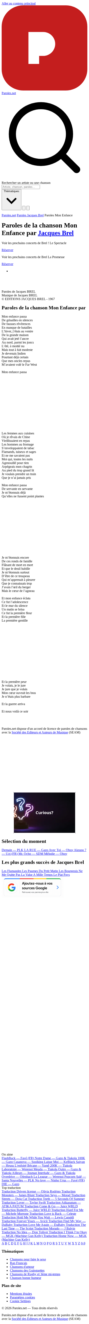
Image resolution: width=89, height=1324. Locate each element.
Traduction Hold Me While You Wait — (38, 1217)
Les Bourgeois (69, 871)
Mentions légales (21, 1293)
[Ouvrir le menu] (28, 208)
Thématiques (11, 191)
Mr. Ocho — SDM (31, 853)
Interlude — (56, 1173)
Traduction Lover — (24, 1202)
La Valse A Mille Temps (37, 874)
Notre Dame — (56, 1158)
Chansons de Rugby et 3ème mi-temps (35, 1274)
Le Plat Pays (61, 874)
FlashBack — (18, 1158)
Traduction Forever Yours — (25, 1221)
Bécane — (38, 1165)
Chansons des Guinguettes (27, 1270)
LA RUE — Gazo (36, 850)
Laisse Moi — (59, 1162)
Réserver (7, 250)
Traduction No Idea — (25, 1232)
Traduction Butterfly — (26, 1210)
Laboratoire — (17, 1169)
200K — (61, 1165)
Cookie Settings (20, 1301)
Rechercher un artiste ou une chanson (26, 183)
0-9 (83, 1243)
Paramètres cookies (22, 1297)
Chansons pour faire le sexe (28, 1259)
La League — (49, 1176)
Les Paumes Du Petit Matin (40, 871)
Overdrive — (17, 1176)
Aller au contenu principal (19, 3)
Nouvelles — (22, 1180)
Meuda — (45, 1169)
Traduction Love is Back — (52, 1213)
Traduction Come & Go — (51, 1206)
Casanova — (28, 1162)
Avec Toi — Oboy (61, 850)
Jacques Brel (56, 233)
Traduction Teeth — (56, 1199)
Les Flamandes (12, 871)
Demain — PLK (13, 850)
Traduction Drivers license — (31, 1191)
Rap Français (18, 1263)
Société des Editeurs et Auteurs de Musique (40, 732)
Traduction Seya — (52, 1195)
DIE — (10, 1184)
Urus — (72, 1180)
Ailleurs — (24, 1173)
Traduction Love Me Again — (39, 1225)
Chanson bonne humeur (25, 1278)
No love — (47, 1180)
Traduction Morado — (54, 1228)
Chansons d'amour (22, 1266)
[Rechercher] (23, 208)
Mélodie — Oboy (55, 853)
